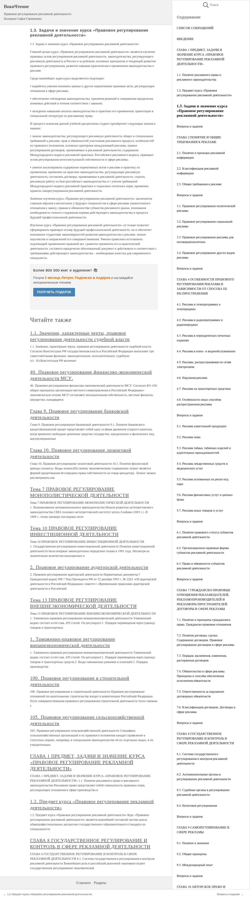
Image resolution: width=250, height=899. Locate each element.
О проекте (83, 883)
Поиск (210, 5)
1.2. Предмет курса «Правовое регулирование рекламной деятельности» (49, 894)
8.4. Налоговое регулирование (197, 805)
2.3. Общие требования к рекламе (199, 184)
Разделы (100, 883)
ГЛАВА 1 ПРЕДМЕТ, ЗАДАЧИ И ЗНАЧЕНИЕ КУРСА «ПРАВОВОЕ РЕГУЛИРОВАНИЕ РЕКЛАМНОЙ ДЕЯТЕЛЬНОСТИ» (87, 762)
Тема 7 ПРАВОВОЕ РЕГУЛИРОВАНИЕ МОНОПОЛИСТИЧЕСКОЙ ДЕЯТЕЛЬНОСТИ (79, 492)
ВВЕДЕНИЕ (185, 39)
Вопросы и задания (190, 126)
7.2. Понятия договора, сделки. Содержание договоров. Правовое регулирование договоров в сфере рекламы (205, 640)
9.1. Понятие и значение (193, 843)
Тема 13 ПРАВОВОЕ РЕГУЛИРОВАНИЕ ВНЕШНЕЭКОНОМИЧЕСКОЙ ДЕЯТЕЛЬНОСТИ (83, 603)
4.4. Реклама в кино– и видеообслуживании (206, 351)
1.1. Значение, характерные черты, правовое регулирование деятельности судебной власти (80, 336)
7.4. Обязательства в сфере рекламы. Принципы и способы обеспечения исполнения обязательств (201, 676)
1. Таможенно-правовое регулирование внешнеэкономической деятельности (72, 642)
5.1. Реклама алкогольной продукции (201, 426)
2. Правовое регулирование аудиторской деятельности (89, 567)
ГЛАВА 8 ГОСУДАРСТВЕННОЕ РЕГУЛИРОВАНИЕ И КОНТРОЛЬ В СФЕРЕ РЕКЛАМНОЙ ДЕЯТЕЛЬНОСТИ (205, 738)
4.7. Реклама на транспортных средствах (204, 388)
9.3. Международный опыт (195, 865)
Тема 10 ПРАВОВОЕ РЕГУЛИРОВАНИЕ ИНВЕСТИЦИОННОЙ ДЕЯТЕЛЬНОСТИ (74, 531)
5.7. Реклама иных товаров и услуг (200, 510)
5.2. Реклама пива (188, 437)
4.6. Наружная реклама (192, 378)
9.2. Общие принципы (192, 854)
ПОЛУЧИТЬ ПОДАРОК (54, 292)
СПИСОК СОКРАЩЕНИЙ (195, 28)
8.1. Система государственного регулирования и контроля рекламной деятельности (202, 758)
